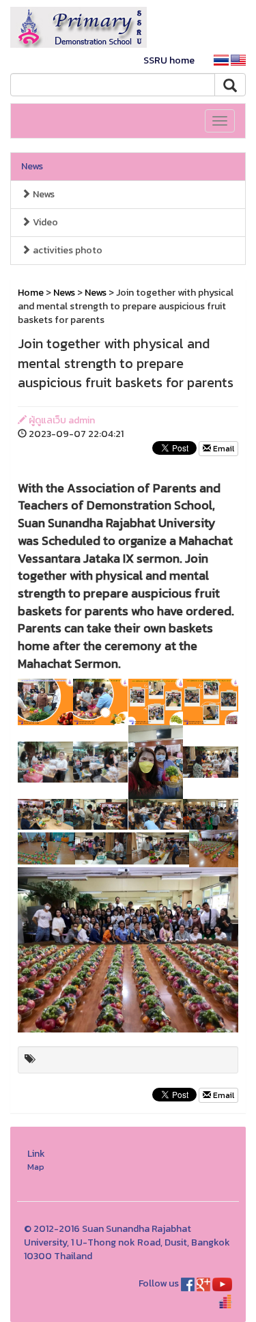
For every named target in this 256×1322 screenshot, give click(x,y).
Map (35, 1166)
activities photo (66, 250)
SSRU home (169, 60)
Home (31, 292)
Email (222, 448)
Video (44, 222)
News (32, 166)
